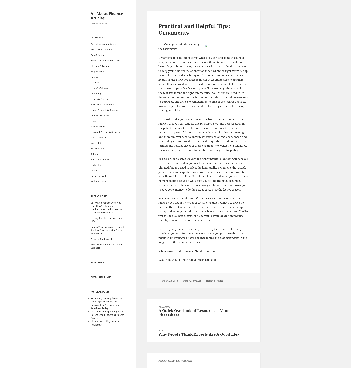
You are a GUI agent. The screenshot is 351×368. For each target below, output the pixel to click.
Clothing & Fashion (100, 66)
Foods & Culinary (99, 88)
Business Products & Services (106, 60)
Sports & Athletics (100, 159)
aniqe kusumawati (192, 280)
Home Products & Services (104, 110)
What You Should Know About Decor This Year (187, 260)
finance (94, 77)
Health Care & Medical (102, 104)
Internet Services (100, 115)
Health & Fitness (99, 99)
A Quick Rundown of (101, 239)
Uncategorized (98, 175)
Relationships (98, 148)
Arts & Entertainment (102, 49)
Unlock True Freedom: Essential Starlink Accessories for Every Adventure (107, 230)
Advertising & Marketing (104, 44)
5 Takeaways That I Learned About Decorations (188, 251)
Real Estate (96, 143)
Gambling (96, 93)
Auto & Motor (98, 55)
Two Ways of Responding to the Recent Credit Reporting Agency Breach (107, 315)
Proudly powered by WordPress (175, 360)
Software (95, 153)
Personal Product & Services (105, 132)
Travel (94, 170)
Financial (95, 82)
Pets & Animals (98, 137)
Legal (93, 121)
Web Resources (99, 181)
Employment (97, 71)
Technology (97, 164)
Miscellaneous (98, 126)
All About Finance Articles (107, 15)
